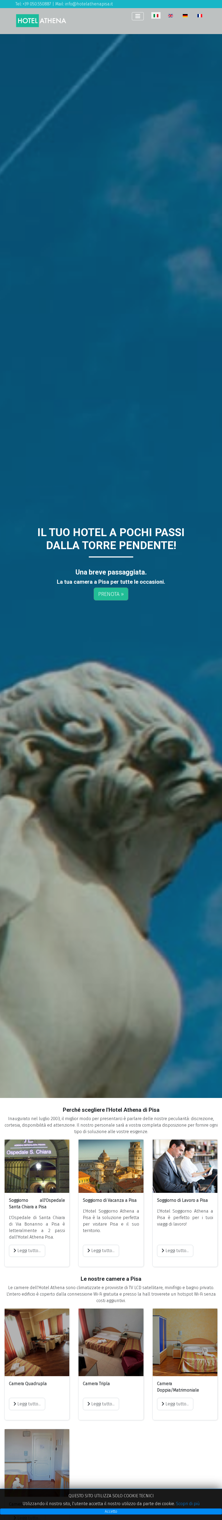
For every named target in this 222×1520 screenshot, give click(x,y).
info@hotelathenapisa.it (89, 3)
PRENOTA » (111, 594)
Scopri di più (188, 1503)
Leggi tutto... (28, 1250)
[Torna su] (212, 1510)
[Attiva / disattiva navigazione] (138, 16)
